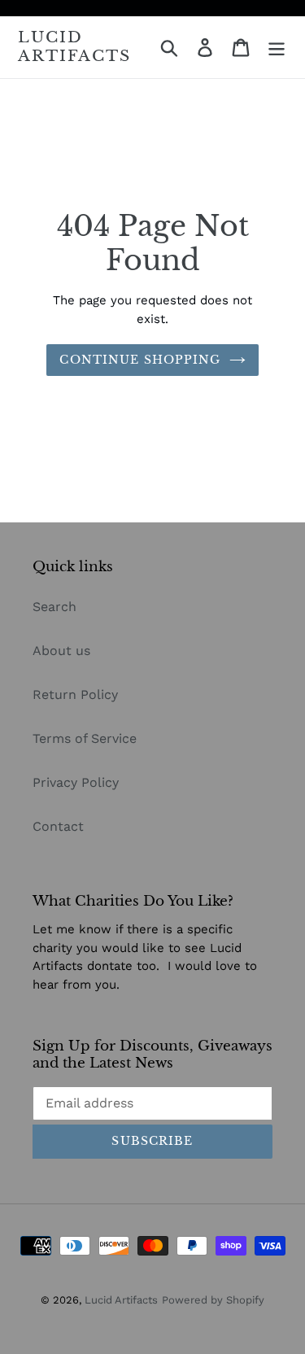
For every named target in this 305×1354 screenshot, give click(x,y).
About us (61, 650)
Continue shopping (139, 359)
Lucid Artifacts (74, 46)
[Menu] (276, 47)
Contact (58, 826)
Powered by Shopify (213, 1300)
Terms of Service (85, 738)
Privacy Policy (76, 782)
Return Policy (75, 694)
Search (54, 606)
